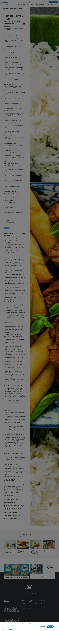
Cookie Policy (11, 629)
